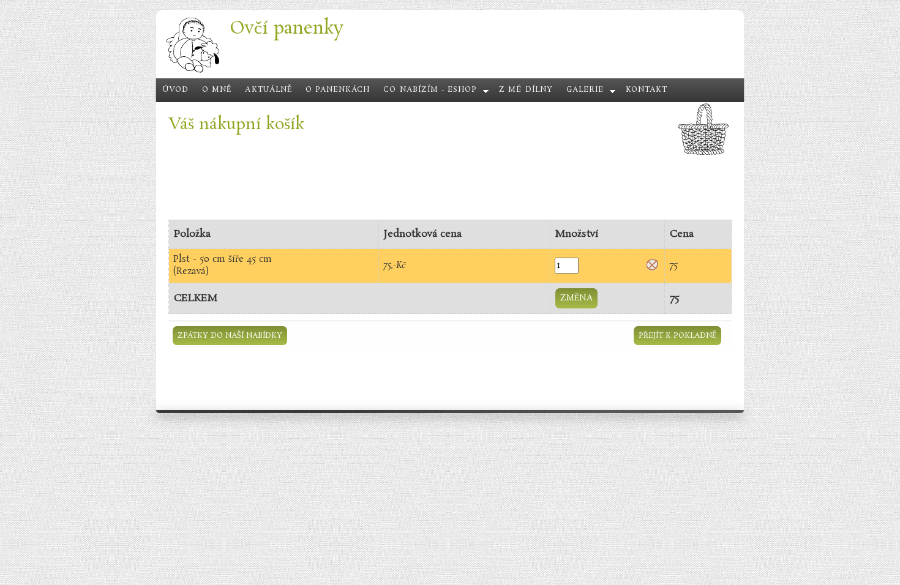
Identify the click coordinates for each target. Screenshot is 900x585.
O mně (216, 90)
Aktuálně (268, 90)
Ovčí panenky (286, 28)
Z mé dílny (525, 90)
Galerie (585, 90)
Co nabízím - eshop (430, 90)
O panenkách (338, 90)
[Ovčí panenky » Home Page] (192, 71)
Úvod (176, 90)
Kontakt (646, 90)
